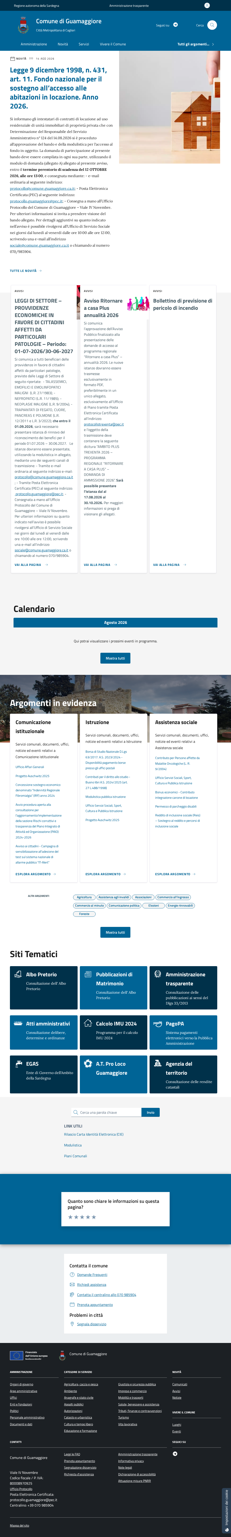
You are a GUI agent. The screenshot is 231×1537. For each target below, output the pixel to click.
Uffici (13, 1397)
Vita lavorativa (127, 1424)
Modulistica (73, 1145)
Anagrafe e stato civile (78, 1397)
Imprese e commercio (132, 1391)
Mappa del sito (19, 1525)
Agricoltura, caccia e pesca (81, 1384)
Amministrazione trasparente (129, 5)
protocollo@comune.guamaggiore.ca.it (42, 188)
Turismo (123, 1417)
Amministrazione (34, 44)
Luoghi (176, 1424)
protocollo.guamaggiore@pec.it (36, 201)
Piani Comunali (75, 1156)
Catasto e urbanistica (78, 1417)
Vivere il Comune (113, 44)
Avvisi (176, 1391)
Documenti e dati (21, 1424)
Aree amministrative (23, 1391)
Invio (150, 1112)
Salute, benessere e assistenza (138, 1404)
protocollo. (23, 494)
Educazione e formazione (80, 1430)
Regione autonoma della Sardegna (36, 5)
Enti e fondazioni (21, 1404)
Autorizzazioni (73, 1410)
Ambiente (70, 1391)
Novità (63, 44)
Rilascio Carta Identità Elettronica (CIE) (93, 1134)
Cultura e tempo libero (78, 1424)
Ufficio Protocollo (21, 1489)
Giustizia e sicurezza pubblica (137, 1384)
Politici (14, 1410)
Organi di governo (21, 1384)
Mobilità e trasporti (130, 1397)
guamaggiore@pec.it (47, 494)
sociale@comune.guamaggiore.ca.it (39, 245)
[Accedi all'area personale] (208, 5)
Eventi (176, 1431)
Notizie (176, 1397)
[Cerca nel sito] (212, 25)
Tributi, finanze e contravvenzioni (140, 1410)
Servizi (84, 44)
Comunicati (179, 1384)
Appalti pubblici (73, 1404)
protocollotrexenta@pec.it (104, 424)
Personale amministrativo (27, 1417)
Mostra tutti (115, 658)
